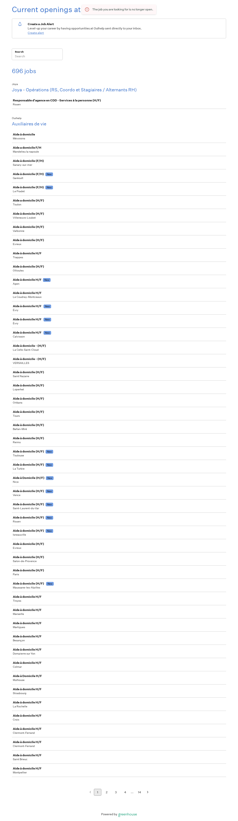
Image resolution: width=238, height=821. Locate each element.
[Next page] (147, 792)
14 (139, 792)
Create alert (36, 33)
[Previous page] (90, 792)
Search (19, 51)
